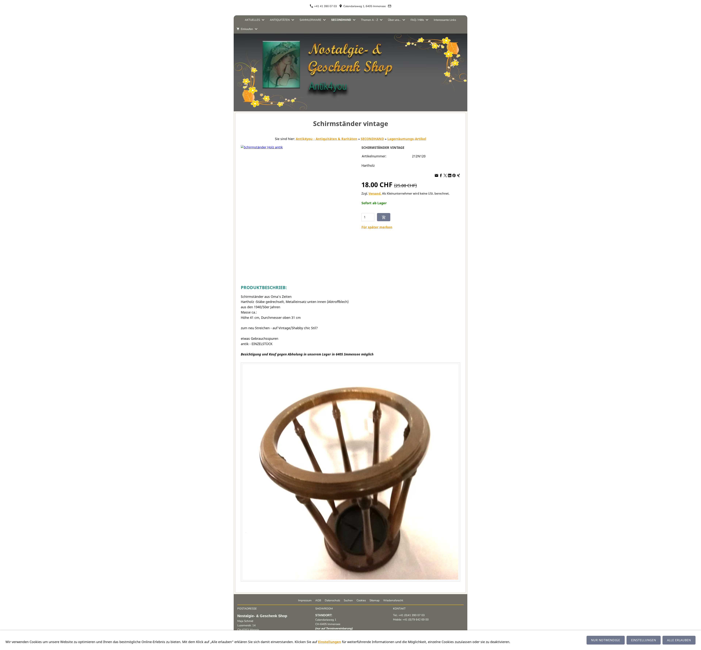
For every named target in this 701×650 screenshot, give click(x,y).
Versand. (375, 193)
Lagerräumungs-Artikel (406, 139)
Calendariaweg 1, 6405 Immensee (364, 6)
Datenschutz (332, 600)
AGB (318, 600)
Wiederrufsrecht (393, 600)
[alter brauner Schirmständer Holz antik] (350, 472)
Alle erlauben (679, 640)
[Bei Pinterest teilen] (454, 175)
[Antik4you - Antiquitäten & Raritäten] (238, 19)
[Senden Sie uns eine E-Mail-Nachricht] (390, 6)
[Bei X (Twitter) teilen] (445, 175)
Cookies (361, 600)
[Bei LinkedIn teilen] (449, 175)
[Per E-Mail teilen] (436, 175)
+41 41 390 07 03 (325, 6)
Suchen (348, 600)
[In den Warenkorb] (383, 217)
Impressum (305, 600)
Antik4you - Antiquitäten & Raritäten (326, 139)
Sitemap (374, 600)
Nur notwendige (605, 640)
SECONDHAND (372, 139)
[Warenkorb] (446, 29)
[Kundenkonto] (455, 29)
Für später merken (376, 227)
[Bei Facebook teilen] (441, 175)
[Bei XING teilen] (458, 175)
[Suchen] (463, 29)
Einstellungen (329, 642)
